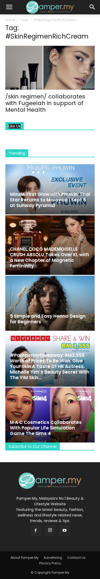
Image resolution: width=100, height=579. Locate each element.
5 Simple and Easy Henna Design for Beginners (48, 319)
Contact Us (76, 557)
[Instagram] (50, 530)
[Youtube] (64, 530)
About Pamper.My (24, 557)
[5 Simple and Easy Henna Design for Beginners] (50, 303)
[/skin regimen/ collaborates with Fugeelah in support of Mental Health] (50, 68)
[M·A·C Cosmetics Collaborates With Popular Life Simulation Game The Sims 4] (50, 414)
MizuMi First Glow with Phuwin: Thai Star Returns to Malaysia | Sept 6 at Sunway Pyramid (50, 200)
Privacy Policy (50, 563)
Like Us (15, 126)
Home (10, 20)
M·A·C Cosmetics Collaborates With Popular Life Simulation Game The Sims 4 (46, 428)
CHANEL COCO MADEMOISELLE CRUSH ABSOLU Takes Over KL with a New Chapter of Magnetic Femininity (49, 257)
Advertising (53, 557)
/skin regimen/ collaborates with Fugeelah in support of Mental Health (45, 103)
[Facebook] (35, 530)
